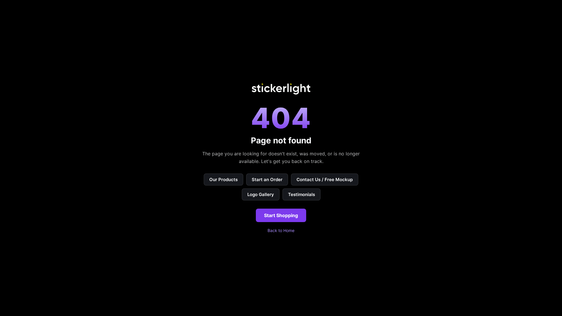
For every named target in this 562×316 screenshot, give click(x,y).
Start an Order (267, 179)
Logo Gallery (260, 194)
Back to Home (281, 230)
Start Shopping (281, 215)
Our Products (223, 179)
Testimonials (301, 194)
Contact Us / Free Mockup (325, 179)
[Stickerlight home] (281, 89)
